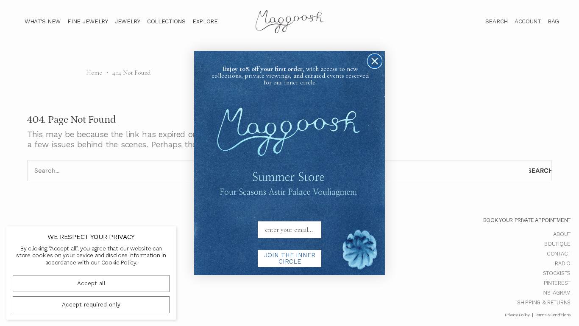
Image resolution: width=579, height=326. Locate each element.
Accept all (91, 283)
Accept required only (91, 304)
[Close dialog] (374, 61)
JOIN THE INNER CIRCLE (289, 258)
